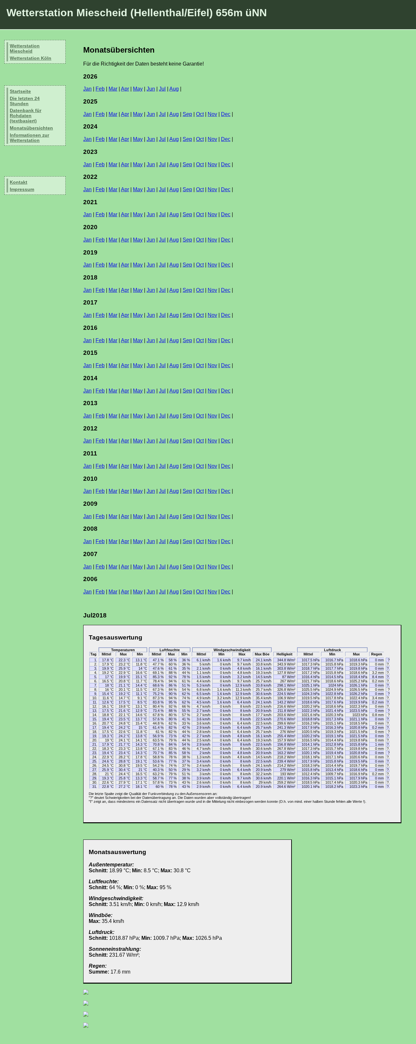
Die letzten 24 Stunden (25, 101)
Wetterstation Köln (30, 58)
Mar (113, 89)
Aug (174, 89)
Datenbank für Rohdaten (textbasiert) (25, 115)
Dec (225, 114)
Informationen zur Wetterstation (29, 137)
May (138, 89)
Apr (125, 89)
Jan (87, 89)
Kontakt (18, 182)
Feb (100, 89)
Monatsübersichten (31, 127)
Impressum (22, 189)
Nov (212, 114)
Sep (187, 114)
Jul (162, 89)
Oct (200, 114)
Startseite (20, 91)
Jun (151, 89)
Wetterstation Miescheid (25, 48)
